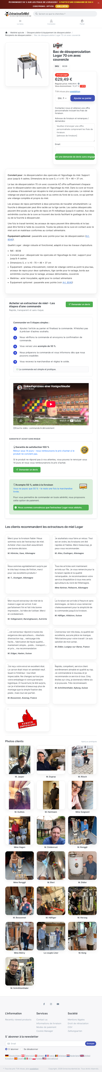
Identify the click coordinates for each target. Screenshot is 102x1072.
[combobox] (65, 14)
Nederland (74, 1055)
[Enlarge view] (27, 64)
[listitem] (27, 64)
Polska (39, 1058)
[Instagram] (51, 1004)
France (51, 1055)
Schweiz (41, 1055)
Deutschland (14, 1055)
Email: (58, 144)
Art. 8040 (67, 282)
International (52, 1058)
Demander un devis (80, 304)
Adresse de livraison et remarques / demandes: (72, 119)
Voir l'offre (62, 6)
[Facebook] (44, 1004)
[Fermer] (98, 3)
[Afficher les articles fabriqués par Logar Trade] (58, 45)
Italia (29, 1058)
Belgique (62, 1055)
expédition (75, 91)
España (20, 1058)
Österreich (29, 1055)
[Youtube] (58, 1004)
